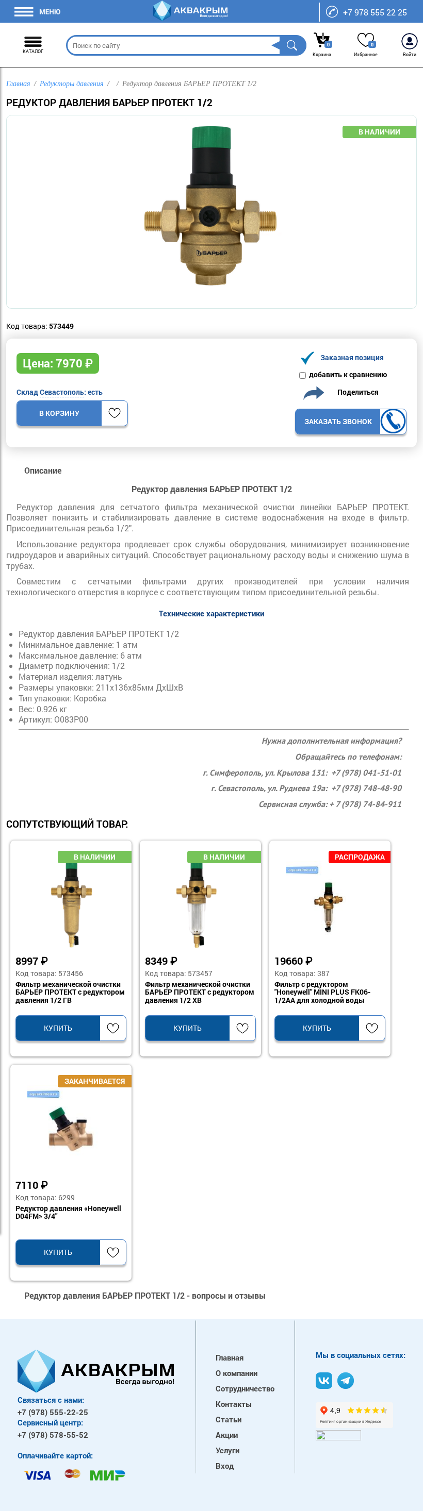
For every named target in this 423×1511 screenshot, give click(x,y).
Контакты (234, 1404)
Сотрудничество (245, 1388)
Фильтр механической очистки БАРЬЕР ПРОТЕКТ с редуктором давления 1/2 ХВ (199, 992)
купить (58, 1028)
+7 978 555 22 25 (375, 12)
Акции (227, 1435)
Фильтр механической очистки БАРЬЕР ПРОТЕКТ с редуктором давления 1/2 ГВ (70, 992)
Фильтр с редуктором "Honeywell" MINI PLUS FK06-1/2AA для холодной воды (322, 992)
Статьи (228, 1419)
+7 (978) (53, 1412)
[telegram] (345, 1380)
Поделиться (356, 391)
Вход (225, 1465)
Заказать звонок (338, 421)
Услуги (227, 1450)
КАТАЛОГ (33, 51)
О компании (236, 1373)
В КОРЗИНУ (59, 413)
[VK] (324, 1380)
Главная (229, 1357)
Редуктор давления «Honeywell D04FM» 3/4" (68, 1212)
